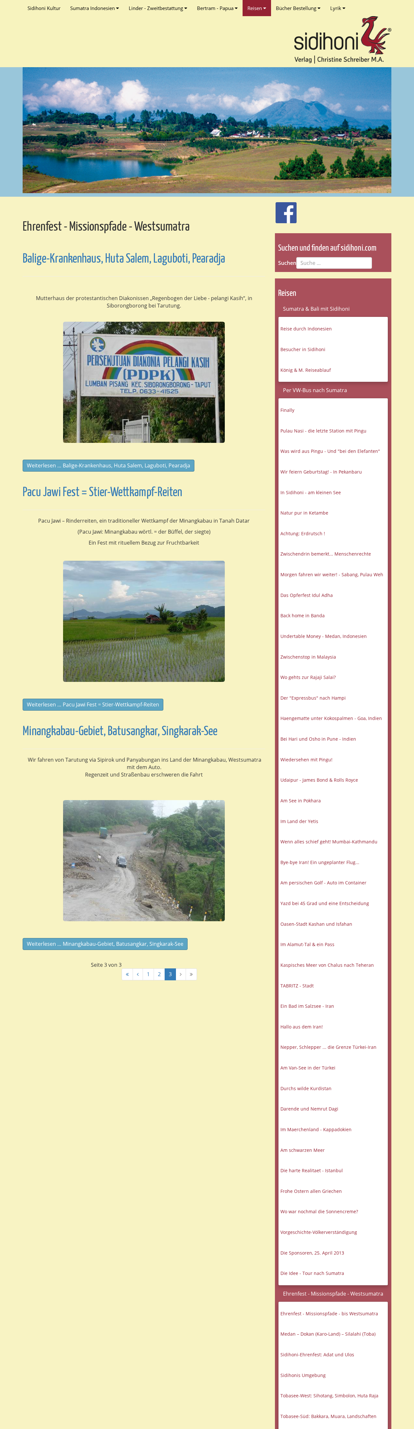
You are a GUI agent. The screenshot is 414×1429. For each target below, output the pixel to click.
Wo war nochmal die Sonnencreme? (319, 1211)
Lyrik (336, 8)
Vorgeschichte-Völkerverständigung (318, 1232)
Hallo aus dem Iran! (301, 1027)
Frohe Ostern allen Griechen (311, 1191)
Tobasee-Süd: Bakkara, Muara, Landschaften (328, 1416)
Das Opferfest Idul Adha (306, 595)
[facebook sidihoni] (283, 209)
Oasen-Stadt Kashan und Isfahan (316, 924)
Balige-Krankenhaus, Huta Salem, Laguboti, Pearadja (124, 259)
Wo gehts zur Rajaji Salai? (308, 677)
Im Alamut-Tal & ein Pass (307, 944)
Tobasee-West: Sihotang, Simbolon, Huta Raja (329, 1395)
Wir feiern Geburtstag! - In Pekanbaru (321, 472)
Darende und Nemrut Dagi (309, 1109)
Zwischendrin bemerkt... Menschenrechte (325, 554)
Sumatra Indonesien (93, 8)
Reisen (255, 8)
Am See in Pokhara (300, 801)
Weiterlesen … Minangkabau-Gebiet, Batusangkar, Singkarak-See (105, 943)
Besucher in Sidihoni (302, 349)
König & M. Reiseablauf (305, 370)
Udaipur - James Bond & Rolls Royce (319, 780)
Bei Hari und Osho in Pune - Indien (318, 739)
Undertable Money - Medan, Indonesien (323, 636)
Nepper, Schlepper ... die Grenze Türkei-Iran (328, 1047)
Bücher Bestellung (297, 8)
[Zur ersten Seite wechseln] (127, 974)
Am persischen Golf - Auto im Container (323, 883)
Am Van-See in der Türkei (307, 1068)
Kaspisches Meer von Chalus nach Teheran (327, 965)
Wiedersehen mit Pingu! (306, 759)
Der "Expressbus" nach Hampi (313, 698)
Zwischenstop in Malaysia (308, 657)
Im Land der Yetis (299, 821)
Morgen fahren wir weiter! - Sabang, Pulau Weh (331, 574)
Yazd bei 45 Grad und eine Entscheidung (324, 903)
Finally (287, 410)
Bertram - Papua (216, 8)
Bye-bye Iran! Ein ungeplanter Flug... (319, 862)
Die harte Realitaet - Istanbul (311, 1170)
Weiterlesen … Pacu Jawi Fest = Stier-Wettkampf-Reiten (93, 704)
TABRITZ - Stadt (297, 986)
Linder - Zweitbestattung (156, 8)
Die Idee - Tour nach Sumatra (312, 1273)
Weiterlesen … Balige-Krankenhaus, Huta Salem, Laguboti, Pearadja (108, 465)
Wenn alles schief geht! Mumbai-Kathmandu (328, 842)
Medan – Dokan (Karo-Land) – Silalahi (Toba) (328, 1334)
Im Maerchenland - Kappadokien (316, 1129)
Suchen (287, 262)
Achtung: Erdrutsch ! (302, 533)
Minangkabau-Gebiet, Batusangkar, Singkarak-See (120, 732)
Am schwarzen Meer (302, 1150)
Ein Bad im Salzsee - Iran (307, 1006)
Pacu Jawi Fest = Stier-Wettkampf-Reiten (102, 493)
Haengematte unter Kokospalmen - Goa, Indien (331, 718)
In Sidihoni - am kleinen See (310, 492)
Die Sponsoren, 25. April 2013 (312, 1253)
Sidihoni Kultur (43, 8)
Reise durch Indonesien (306, 329)
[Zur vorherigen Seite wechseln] (138, 974)
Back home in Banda (302, 615)
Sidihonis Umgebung (303, 1375)
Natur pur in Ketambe (304, 513)
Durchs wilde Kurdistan (306, 1088)
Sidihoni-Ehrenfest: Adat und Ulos (317, 1354)
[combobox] (334, 263)
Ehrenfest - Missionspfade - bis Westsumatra (329, 1313)
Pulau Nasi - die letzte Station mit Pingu (323, 431)
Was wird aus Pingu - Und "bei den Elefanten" (330, 451)
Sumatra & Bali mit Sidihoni (316, 308)
